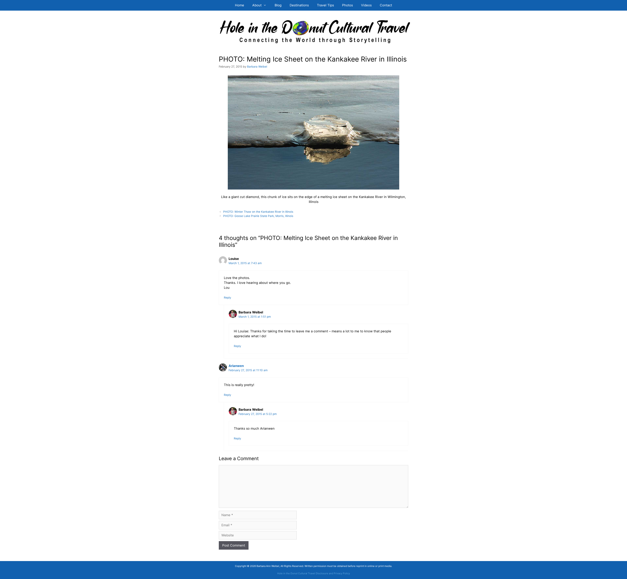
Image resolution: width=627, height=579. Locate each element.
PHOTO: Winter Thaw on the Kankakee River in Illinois (258, 211)
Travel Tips (325, 5)
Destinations (299, 5)
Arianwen (236, 366)
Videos (366, 5)
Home (239, 5)
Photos (347, 5)
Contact (386, 5)
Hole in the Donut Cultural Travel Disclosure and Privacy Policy (313, 573)
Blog (278, 5)
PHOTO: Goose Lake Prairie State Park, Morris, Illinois (258, 216)
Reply (227, 297)
